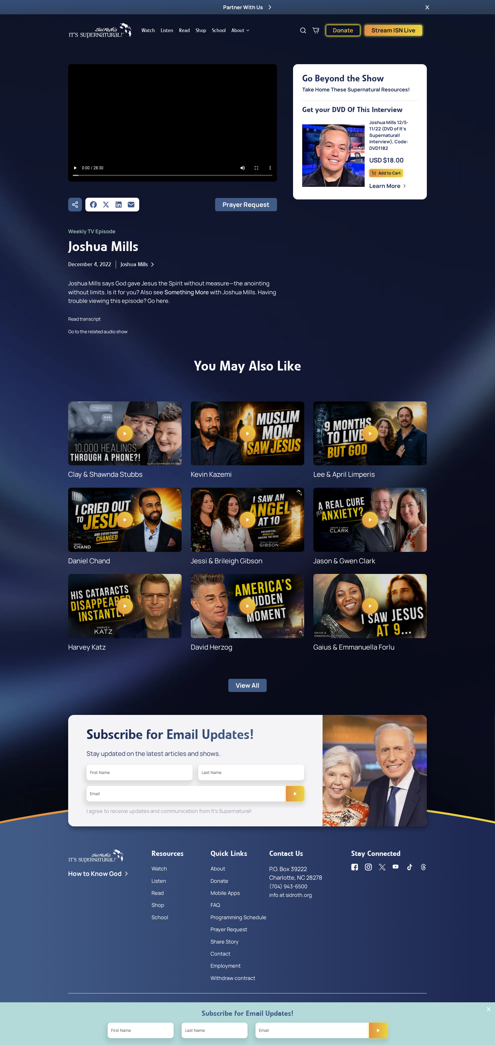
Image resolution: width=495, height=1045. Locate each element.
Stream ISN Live (393, 30)
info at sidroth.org (290, 894)
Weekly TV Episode (91, 231)
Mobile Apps (225, 892)
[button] (427, 7)
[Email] (131, 204)
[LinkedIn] (118, 204)
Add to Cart (389, 173)
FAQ (215, 904)
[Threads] (423, 867)
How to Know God (95, 873)
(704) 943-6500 (288, 886)
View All (247, 685)
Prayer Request (246, 204)
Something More (186, 292)
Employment (226, 965)
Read (184, 30)
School (219, 30)
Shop (201, 30)
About (237, 30)
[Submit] (295, 793)
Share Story (225, 941)
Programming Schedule (238, 917)
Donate (343, 30)
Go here (158, 301)
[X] (106, 204)
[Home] (100, 30)
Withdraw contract (233, 978)
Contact (220, 953)
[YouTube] (395, 867)
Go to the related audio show (97, 331)
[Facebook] (93, 204)
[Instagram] (368, 867)
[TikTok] (409, 867)
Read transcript (84, 319)
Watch (148, 30)
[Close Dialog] (488, 1009)
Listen (167, 30)
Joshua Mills (134, 264)
